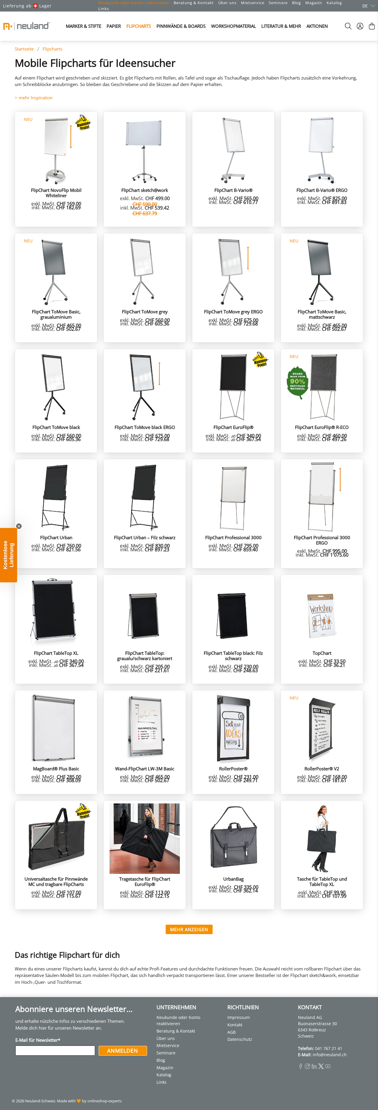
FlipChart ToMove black (56, 427)
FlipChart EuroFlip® (233, 427)
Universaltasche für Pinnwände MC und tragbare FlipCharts (56, 881)
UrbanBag (233, 878)
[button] (8, 555)
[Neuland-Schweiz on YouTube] (327, 1067)
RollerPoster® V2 (321, 768)
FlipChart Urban (56, 537)
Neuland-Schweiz (40, 1100)
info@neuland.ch (330, 1054)
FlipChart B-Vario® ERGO (322, 190)
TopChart (322, 653)
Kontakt (234, 1025)
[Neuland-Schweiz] (26, 26)
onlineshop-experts (104, 1100)
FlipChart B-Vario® (233, 190)
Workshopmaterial (233, 26)
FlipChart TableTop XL (56, 653)
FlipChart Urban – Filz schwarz (144, 537)
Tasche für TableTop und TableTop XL (322, 881)
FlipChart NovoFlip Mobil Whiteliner (56, 192)
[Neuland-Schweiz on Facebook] (300, 1067)
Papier (114, 26)
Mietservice (252, 2)
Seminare (278, 2)
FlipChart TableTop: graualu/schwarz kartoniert (144, 655)
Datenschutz (239, 1039)
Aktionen (317, 26)
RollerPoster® (233, 768)
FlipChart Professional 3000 (233, 537)
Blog (296, 2)
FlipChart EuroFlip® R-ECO (322, 427)
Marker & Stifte (83, 26)
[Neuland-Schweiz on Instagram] (307, 1067)
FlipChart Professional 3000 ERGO (322, 539)
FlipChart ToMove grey (145, 311)
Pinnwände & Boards (181, 26)
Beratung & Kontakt (194, 2)
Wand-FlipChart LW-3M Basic (144, 768)
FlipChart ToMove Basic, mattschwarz (322, 314)
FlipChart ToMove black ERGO (145, 427)
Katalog (334, 2)
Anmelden (122, 1050)
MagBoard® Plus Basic (56, 768)
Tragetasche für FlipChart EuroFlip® (144, 881)
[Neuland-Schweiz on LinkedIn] (314, 1067)
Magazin (313, 2)
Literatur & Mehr (281, 26)
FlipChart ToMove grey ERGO (233, 311)
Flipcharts (138, 26)
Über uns (227, 2)
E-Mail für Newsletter (37, 1040)
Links (103, 8)
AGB (231, 1032)
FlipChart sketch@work (144, 190)
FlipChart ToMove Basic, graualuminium (56, 314)
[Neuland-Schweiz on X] (321, 1067)
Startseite (24, 49)
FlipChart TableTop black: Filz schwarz (233, 655)
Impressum (238, 1017)
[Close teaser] (19, 526)
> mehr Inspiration (34, 98)
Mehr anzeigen (189, 929)
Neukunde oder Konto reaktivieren (133, 2)
